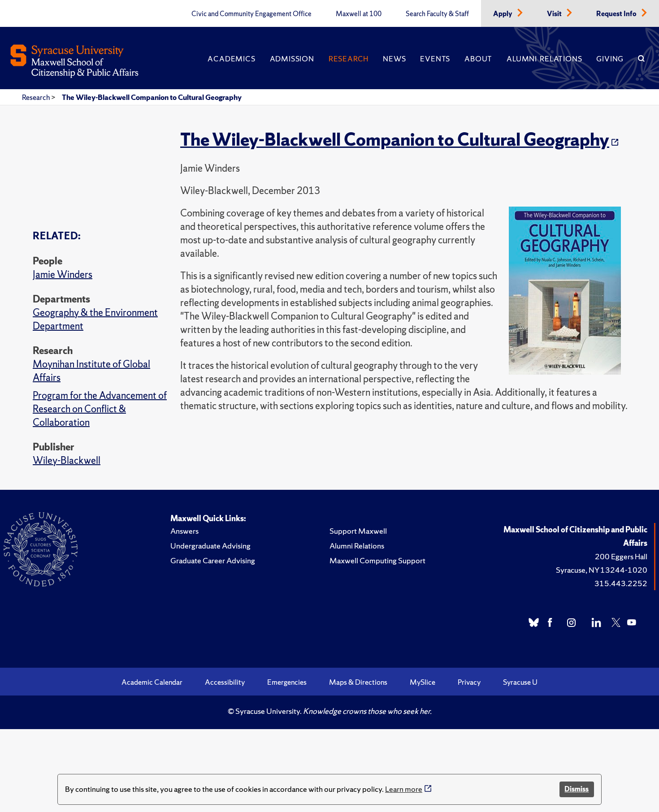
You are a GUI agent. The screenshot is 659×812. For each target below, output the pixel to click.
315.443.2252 (620, 583)
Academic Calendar (151, 682)
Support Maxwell (358, 531)
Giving (610, 59)
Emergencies (287, 682)
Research (349, 59)
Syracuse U (520, 682)
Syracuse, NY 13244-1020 (601, 570)
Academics (231, 59)
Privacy (469, 682)
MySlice (422, 682)
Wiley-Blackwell (66, 460)
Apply (503, 13)
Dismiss (576, 789)
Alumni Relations (544, 59)
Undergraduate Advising (210, 545)
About (478, 59)
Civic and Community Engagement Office (251, 13)
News (394, 59)
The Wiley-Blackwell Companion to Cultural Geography (152, 97)
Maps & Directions (358, 682)
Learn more (403, 789)
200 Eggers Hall (621, 556)
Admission (292, 59)
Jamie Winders (62, 274)
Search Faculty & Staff (437, 13)
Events (435, 59)
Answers (184, 531)
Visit (555, 13)
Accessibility (225, 682)
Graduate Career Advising (212, 560)
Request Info (617, 13)
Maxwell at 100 (359, 13)
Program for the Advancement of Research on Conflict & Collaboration (100, 409)
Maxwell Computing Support (377, 560)
